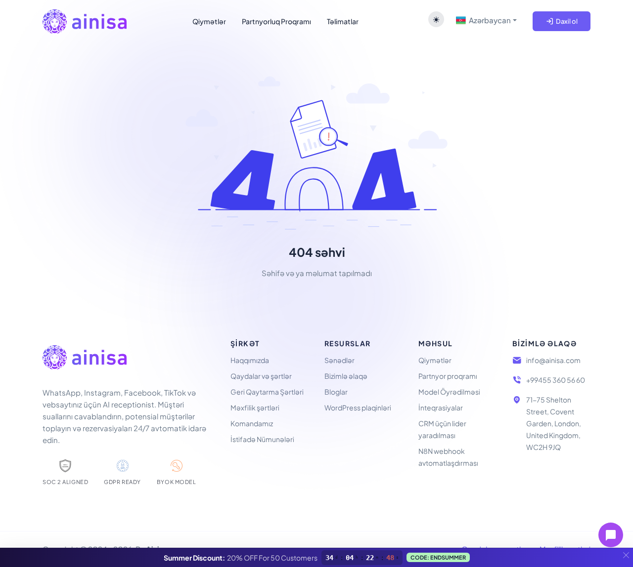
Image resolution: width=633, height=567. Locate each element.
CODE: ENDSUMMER (438, 557)
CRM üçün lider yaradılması (442, 429)
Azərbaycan (488, 20)
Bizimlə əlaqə (345, 375)
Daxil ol (566, 21)
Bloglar (336, 391)
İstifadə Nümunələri (262, 439)
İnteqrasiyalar (440, 407)
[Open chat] (610, 535)
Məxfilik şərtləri (254, 407)
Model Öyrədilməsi (449, 391)
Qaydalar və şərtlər (261, 375)
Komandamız (251, 423)
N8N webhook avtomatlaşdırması (448, 456)
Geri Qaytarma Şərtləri (267, 391)
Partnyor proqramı (447, 375)
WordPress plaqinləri (357, 407)
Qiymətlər (435, 360)
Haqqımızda (249, 360)
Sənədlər (339, 360)
